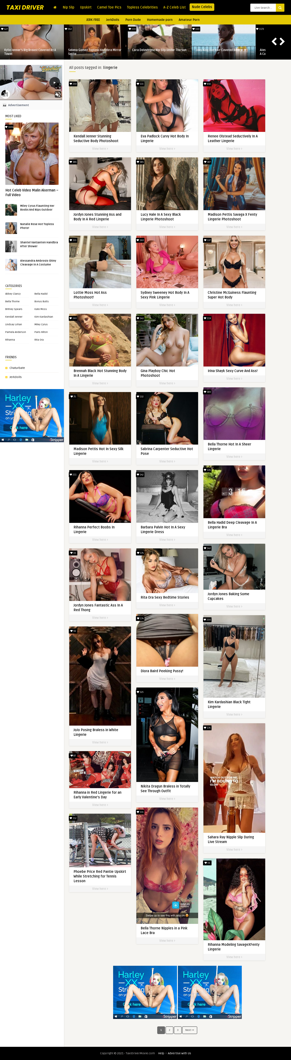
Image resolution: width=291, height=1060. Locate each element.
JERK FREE (93, 20)
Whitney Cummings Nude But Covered (221, 50)
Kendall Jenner (13, 316)
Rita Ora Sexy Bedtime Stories (165, 597)
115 (141, 84)
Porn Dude (133, 20)
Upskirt (86, 7)
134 (208, 470)
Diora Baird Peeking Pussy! (162, 671)
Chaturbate (17, 368)
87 (74, 755)
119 (208, 318)
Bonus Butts (42, 301)
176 (208, 727)
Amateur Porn (189, 20)
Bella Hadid (41, 293)
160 (141, 240)
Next (188, 1030)
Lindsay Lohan (13, 324)
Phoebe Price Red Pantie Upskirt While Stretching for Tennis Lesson (99, 876)
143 (141, 318)
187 (208, 162)
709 (133, 29)
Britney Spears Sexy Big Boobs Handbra (159, 50)
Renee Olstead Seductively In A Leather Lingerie (31, 52)
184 (141, 162)
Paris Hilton (41, 332)
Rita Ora (39, 339)
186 (74, 162)
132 (141, 396)
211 (74, 474)
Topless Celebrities (142, 7)
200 (208, 619)
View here (99, 149)
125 (141, 692)
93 (74, 553)
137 (208, 240)
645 (5, 29)
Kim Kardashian (44, 316)
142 (141, 474)
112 (74, 818)
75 (74, 396)
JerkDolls (112, 20)
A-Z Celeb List (174, 7)
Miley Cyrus (41, 324)
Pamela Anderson (15, 332)
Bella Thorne (12, 301)
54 (208, 863)
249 (74, 84)
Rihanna (10, 339)
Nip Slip (68, 7)
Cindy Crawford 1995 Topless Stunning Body (94, 52)
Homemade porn (160, 20)
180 (208, 392)
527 (261, 29)
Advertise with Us (179, 1053)
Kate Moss (41, 309)
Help (161, 1053)
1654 (10, 127)
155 (74, 240)
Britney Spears (13, 309)
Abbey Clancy (13, 293)
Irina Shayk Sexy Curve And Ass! (233, 371)
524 (197, 29)
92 (74, 631)
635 (69, 29)
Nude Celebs (202, 7)
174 (141, 553)
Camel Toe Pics (109, 7)
